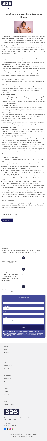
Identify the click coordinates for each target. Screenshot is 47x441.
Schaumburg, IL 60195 (7, 292)
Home (3, 8)
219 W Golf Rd (8, 423)
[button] (5, 429)
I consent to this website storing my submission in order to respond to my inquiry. (21, 331)
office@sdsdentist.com (11, 261)
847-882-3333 (9, 263)
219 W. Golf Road (5, 290)
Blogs (7, 8)
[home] (6, 3)
